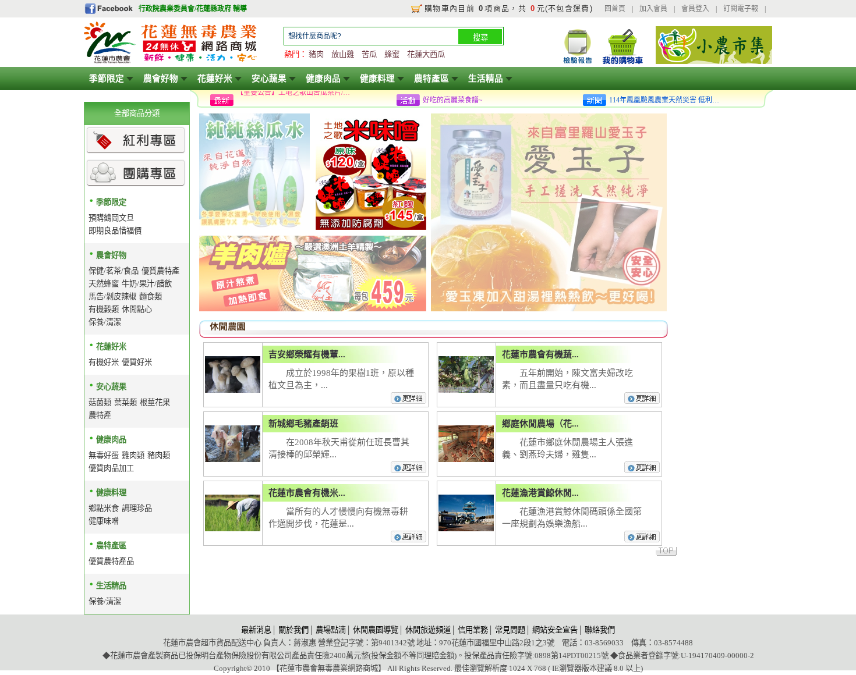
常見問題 (510, 630)
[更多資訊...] (409, 402)
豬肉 (316, 54)
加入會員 (653, 9)
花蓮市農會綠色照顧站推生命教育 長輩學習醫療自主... (667, 102)
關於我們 (293, 630)
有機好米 (104, 362)
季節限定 (106, 78)
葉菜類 (125, 402)
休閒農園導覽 (375, 630)
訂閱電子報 (740, 9)
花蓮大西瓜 (426, 54)
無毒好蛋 (104, 455)
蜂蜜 (391, 54)
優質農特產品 (111, 561)
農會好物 (160, 78)
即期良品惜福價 (115, 230)
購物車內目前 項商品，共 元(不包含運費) (509, 8)
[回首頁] (171, 62)
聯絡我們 (600, 630)
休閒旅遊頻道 (428, 630)
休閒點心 (137, 309)
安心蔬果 (269, 78)
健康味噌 (104, 521)
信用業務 (473, 630)
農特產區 (431, 78)
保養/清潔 (105, 322)
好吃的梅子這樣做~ (453, 100)
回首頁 (614, 9)
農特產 (100, 415)
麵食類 (150, 296)
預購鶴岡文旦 (111, 218)
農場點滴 (331, 630)
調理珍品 (137, 508)
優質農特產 (160, 271)
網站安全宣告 (555, 630)
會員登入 (695, 9)
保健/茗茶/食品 (114, 271)
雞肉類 (133, 455)
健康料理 (377, 78)
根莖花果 (155, 402)
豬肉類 (158, 455)
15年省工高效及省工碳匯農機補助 (288, 100)
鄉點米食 (104, 508)
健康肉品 (323, 78)
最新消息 (256, 630)
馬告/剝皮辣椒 (112, 296)
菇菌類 (100, 402)
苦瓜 (369, 54)
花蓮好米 (214, 78)
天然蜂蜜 (104, 283)
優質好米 (137, 362)
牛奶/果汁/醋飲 (147, 283)
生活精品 (485, 78)
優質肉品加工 (111, 468)
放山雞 (342, 54)
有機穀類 (104, 309)
